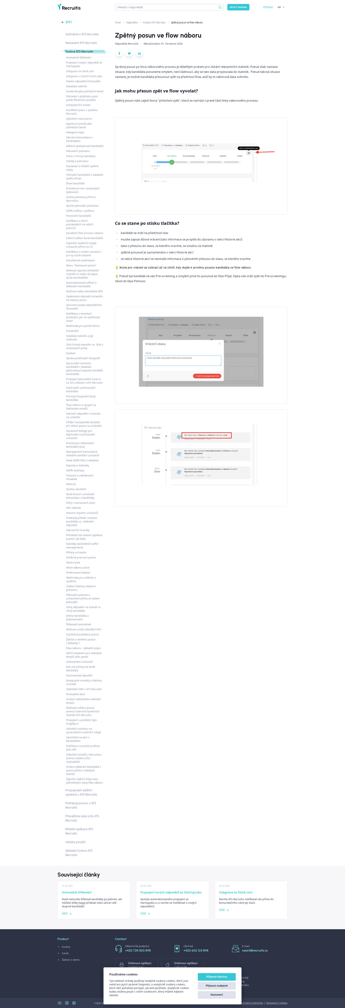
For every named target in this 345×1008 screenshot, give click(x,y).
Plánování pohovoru (78, 151)
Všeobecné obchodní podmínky (244, 1003)
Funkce (66, 946)
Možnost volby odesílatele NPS (84, 291)
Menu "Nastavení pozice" (81, 265)
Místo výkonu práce (77, 567)
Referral (71, 484)
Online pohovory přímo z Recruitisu (81, 198)
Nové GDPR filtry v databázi (82, 460)
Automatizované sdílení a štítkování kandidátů (81, 284)
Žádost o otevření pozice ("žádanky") (80, 641)
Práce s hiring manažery (80, 156)
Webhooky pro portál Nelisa (83, 325)
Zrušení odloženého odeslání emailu (83, 700)
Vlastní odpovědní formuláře (83, 81)
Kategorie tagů (75, 132)
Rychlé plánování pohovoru (82, 205)
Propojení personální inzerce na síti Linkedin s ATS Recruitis (84, 380)
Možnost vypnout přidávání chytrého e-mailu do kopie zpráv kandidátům (82, 274)
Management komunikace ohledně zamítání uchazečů (82, 453)
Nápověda (132, 22)
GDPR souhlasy (75, 470)
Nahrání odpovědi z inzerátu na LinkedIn (83, 415)
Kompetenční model (78, 105)
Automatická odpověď (79, 675)
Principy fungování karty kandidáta (80, 398)
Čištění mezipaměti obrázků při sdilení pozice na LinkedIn (84, 423)
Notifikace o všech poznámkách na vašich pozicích (79, 224)
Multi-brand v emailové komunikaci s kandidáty (80, 495)
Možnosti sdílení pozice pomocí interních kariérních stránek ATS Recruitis (83, 711)
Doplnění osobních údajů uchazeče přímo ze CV (81, 244)
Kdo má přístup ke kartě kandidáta (80, 668)
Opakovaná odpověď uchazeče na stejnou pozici (84, 298)
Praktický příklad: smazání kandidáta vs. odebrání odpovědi (81, 521)
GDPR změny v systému (80, 210)
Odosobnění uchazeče (79, 661)
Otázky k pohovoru (77, 161)
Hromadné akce (75, 694)
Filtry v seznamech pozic (80, 502)
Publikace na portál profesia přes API (83, 747)
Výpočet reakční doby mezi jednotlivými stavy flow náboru (84, 780)
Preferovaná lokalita (78, 572)
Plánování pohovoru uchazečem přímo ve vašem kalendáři (83, 598)
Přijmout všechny (216, 976)
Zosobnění (72, 331)
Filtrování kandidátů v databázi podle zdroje (84, 176)
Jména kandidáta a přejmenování (77, 617)
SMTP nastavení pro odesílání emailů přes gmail (84, 654)
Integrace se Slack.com (80, 71)
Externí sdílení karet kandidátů (84, 238)
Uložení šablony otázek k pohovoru (81, 587)
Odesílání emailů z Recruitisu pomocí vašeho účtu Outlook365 (84, 758)
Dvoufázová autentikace (80, 260)
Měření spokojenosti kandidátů (85, 146)
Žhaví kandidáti (75, 183)
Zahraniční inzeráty (77, 530)
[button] (119, 54)
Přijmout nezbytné (217, 985)
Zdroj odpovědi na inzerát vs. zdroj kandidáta (83, 608)
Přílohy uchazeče (76, 552)
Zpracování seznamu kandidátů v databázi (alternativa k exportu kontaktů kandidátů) (84, 368)
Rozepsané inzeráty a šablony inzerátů (84, 682)
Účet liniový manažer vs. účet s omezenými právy (84, 346)
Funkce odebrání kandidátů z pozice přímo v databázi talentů (83, 770)
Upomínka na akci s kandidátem (77, 739)
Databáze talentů (76, 86)
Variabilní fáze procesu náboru (84, 233)
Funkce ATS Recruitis (154, 22)
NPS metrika (73, 507)
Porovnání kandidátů (78, 215)
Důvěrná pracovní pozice (81, 557)
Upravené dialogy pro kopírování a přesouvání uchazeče (80, 434)
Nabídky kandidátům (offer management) (82, 545)
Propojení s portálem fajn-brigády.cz (82, 721)
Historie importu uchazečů (82, 513)
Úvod (118, 22)
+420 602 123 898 (195, 950)
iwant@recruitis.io (255, 950)
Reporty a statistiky (77, 465)
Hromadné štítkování (78, 57)
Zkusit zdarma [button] (238, 7)
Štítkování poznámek (78, 624)
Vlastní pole (73, 562)
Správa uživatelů (76, 489)
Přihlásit (268, 7)
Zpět (68, 22)
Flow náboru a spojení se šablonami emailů (81, 406)
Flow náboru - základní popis (83, 648)
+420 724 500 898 (138, 950)
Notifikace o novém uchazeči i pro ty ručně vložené (84, 253)
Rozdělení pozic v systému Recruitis (82, 111)
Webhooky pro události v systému (81, 579)
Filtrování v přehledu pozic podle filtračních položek (82, 98)
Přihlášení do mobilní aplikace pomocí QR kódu (84, 536)
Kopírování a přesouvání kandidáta (80, 389)
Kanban (70, 353)
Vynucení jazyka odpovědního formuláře (84, 306)
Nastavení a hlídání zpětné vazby (82, 167)
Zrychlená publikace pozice (82, 634)
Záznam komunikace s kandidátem (79, 139)
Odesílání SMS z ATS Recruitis (84, 689)
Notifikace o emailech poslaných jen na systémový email (83, 317)
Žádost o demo (71, 959)
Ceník (65, 953)
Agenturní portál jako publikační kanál (79, 125)
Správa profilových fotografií (83, 358)
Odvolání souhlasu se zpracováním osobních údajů (83, 730)
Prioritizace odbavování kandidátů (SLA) (80, 444)
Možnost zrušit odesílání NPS (83, 629)
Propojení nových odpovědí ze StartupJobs (84, 64)
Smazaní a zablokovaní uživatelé (79, 477)
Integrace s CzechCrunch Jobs (84, 76)
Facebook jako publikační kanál (84, 91)
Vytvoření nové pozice (79, 118)
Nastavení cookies (277, 1003)
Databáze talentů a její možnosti (79, 337)
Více (65, 913)
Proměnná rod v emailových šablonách (83, 190)
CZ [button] (279, 7)
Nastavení (217, 994)
